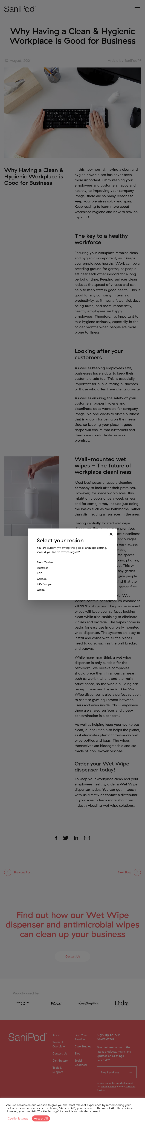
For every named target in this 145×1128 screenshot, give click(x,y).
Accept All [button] (41, 1118)
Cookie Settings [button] (18, 1118)
